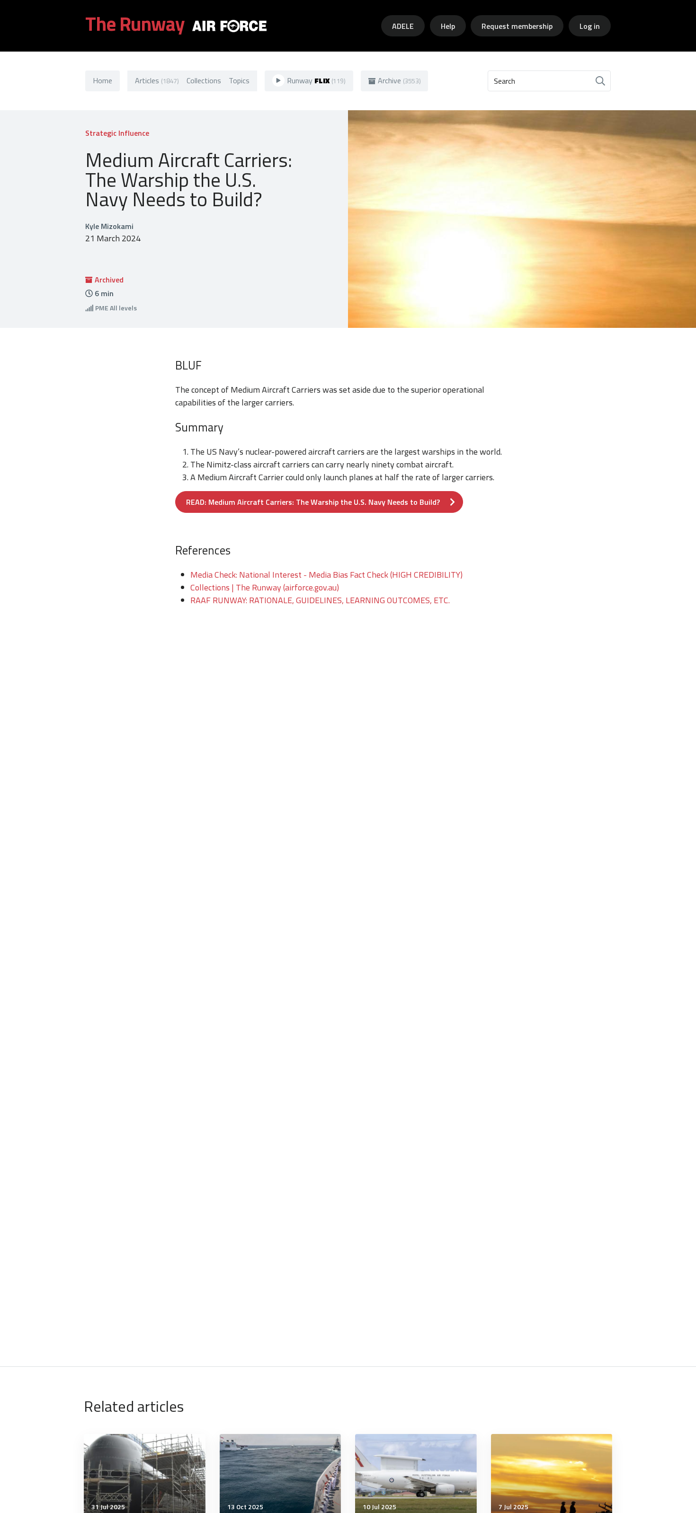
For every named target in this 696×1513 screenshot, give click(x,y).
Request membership (517, 26)
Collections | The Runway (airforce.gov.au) (264, 587)
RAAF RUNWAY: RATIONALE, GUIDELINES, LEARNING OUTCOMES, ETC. (320, 600)
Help (448, 26)
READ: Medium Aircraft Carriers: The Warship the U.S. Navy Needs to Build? (313, 502)
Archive (399, 80)
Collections (204, 80)
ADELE (403, 26)
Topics (239, 80)
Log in (590, 26)
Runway (316, 80)
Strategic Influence (117, 133)
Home (102, 80)
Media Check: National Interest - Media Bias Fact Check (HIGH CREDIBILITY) (326, 574)
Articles (157, 80)
